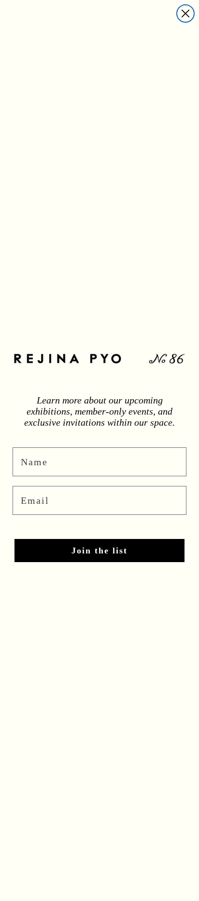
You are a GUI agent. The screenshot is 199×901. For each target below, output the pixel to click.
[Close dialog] (185, 13)
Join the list (99, 550)
